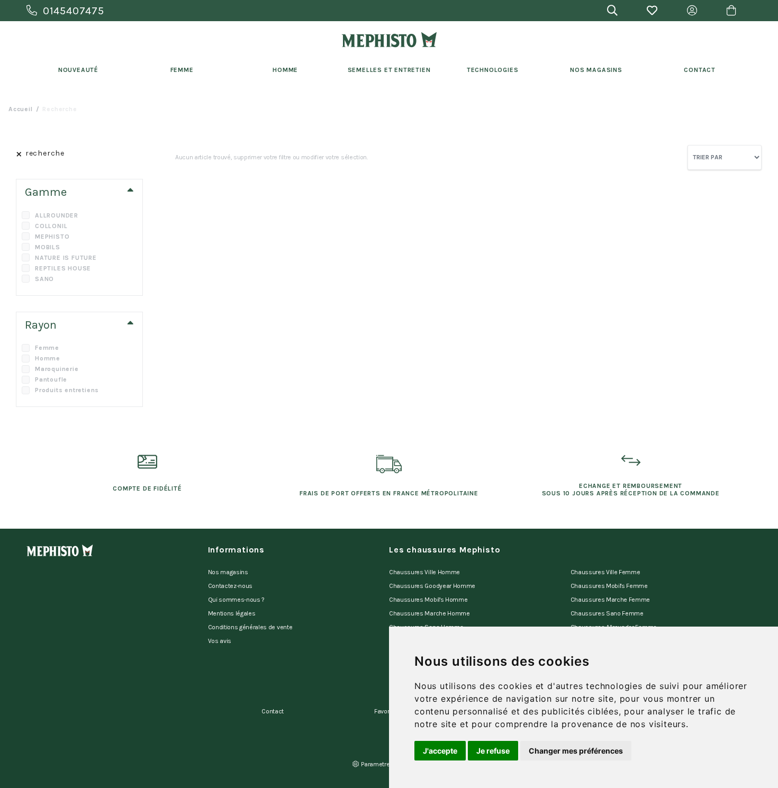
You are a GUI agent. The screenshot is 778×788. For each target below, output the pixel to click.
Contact (700, 70)
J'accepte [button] (440, 750)
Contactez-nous (230, 586)
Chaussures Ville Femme (605, 572)
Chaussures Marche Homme (429, 613)
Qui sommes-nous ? (236, 599)
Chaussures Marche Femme (610, 599)
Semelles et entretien (389, 70)
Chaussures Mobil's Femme (609, 586)
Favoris (384, 711)
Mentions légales (232, 613)
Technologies (493, 70)
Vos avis (219, 641)
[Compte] (692, 10)
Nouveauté (78, 70)
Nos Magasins (596, 70)
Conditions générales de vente (250, 627)
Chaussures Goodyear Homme (432, 586)
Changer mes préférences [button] (576, 750)
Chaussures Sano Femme (607, 613)
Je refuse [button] (493, 750)
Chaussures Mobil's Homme (428, 599)
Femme (182, 70)
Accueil (20, 109)
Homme (285, 70)
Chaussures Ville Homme (424, 572)
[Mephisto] (389, 39)
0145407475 (73, 11)
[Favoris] (652, 10)
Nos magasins (228, 572)
